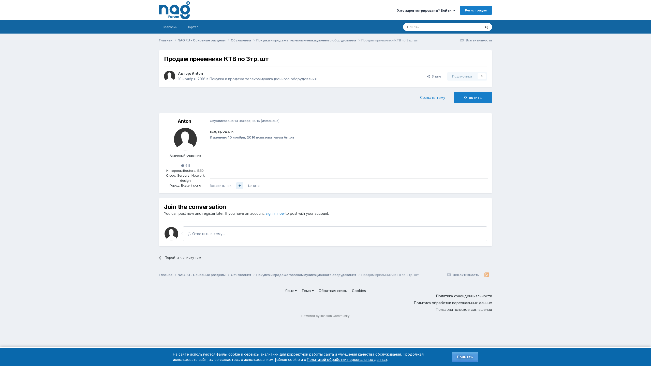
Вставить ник (220, 186)
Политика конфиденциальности (464, 296)
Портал (193, 27)
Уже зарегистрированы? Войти (425, 10)
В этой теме (465, 27)
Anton (197, 73)
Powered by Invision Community (325, 316)
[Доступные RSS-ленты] (487, 275)
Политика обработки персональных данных (453, 303)
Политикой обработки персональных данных (347, 359)
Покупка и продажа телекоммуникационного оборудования (263, 79)
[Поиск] (486, 27)
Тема (307, 290)
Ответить (473, 97)
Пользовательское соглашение (464, 309)
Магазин (170, 27)
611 (187, 165)
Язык (290, 290)
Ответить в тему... (208, 234)
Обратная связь (333, 290)
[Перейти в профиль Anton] (169, 76)
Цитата (254, 186)
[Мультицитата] (239, 185)
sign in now (275, 213)
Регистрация (476, 10)
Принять (465, 357)
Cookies (359, 290)
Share (435, 76)
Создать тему (432, 97)
